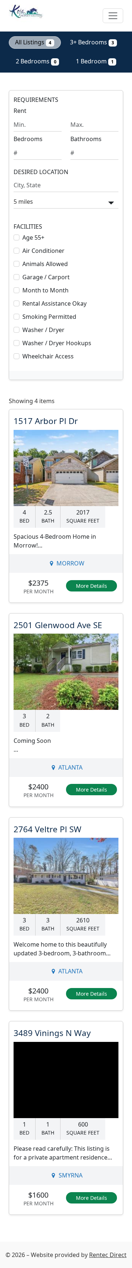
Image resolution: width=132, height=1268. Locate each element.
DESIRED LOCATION (41, 172)
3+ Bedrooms (92, 42)
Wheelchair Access (48, 356)
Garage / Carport (46, 277)
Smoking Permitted (49, 317)
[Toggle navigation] (113, 15)
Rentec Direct (107, 1255)
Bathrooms (86, 139)
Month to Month (45, 290)
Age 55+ (33, 237)
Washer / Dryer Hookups (56, 343)
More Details (91, 585)
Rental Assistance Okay (54, 303)
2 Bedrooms (36, 61)
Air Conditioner (43, 251)
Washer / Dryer (43, 330)
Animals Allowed (45, 264)
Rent (20, 111)
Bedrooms (28, 139)
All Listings (33, 42)
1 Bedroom (95, 61)
